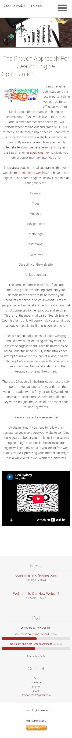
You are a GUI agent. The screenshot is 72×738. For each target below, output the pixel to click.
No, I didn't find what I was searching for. (32, 643)
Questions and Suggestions (36, 575)
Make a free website (36, 721)
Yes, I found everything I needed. (32, 634)
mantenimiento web (28, 173)
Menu (62, 8)
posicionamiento (41, 152)
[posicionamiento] (36, 422)
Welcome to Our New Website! (36, 593)
